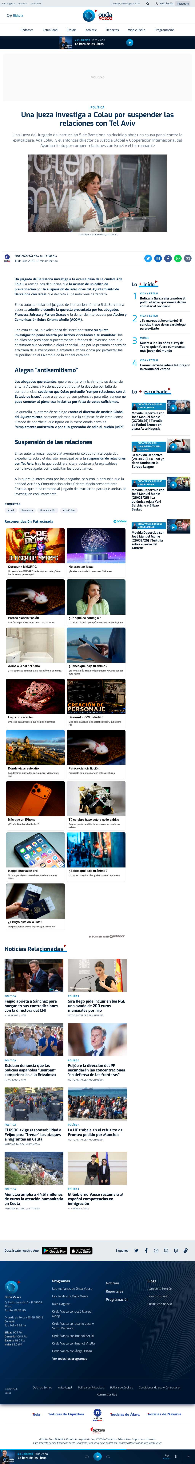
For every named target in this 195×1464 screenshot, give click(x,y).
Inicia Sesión (166, 3)
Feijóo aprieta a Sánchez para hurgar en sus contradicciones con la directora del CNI (31, 1006)
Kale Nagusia (61, 1304)
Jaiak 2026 (35, 4)
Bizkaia (72, 30)
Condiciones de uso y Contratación (160, 1387)
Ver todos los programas (69, 1359)
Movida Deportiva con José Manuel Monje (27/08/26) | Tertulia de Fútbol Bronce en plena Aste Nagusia (148, 421)
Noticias (112, 1283)
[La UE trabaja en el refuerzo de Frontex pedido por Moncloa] (97, 1104)
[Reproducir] (129, 42)
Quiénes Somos (42, 1387)
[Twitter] (148, 258)
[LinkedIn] (158, 258)
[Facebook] (168, 258)
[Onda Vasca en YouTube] (156, 1251)
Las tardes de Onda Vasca (70, 1296)
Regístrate (183, 3)
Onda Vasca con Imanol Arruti (73, 1336)
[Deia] (36, 1414)
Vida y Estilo (136, 30)
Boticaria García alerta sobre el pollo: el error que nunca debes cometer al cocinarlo (163, 302)
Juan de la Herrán (159, 1289)
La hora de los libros (89, 44)
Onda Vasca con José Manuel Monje (72, 1313)
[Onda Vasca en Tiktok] (186, 1251)
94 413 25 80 (18, 1310)
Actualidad (50, 30)
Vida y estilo (149, 293)
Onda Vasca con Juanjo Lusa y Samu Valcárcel (73, 1326)
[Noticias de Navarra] (164, 1414)
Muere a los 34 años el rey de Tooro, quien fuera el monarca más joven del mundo (162, 347)
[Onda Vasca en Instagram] (166, 1251)
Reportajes (114, 1291)
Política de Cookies (121, 1387)
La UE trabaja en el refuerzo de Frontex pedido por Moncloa (95, 1132)
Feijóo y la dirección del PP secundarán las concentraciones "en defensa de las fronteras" (96, 1070)
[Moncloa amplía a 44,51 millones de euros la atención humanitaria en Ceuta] (34, 1168)
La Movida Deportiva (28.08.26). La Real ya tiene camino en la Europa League (148, 461)
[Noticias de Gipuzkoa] (66, 1414)
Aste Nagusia (8, 4)
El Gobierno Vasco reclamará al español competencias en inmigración (95, 1199)
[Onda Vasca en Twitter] (136, 1251)
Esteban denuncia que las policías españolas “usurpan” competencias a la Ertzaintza (30, 1070)
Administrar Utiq (107, 1394)
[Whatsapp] (178, 258)
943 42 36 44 (18, 1325)
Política (10, 996)
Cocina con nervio (159, 1304)
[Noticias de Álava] (125, 1414)
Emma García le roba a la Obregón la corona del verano (165, 367)
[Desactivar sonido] (175, 1456)
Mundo (144, 338)
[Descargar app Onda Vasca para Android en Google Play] (54, 1250)
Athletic (91, 30)
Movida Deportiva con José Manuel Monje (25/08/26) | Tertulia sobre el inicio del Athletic (148, 540)
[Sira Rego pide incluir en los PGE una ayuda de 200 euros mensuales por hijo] (97, 975)
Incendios (22, 4)
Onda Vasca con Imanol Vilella (73, 1343)
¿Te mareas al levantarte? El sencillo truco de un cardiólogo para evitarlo (163, 325)
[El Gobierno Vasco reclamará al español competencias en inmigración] (97, 1168)
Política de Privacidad (91, 1387)
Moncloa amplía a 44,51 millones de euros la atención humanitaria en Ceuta (34, 1199)
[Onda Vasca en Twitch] (176, 1251)
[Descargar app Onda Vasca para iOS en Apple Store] (81, 1250)
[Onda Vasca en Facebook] (146, 1251)
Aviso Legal (65, 1387)
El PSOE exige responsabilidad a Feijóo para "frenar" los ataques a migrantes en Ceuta (33, 1135)
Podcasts (27, 30)
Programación (164, 30)
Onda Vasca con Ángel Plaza (72, 1351)
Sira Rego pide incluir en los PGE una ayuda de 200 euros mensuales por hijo (96, 1006)
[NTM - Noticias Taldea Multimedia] (97, 1415)
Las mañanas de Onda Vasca (72, 1289)
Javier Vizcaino (157, 1296)
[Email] (188, 258)
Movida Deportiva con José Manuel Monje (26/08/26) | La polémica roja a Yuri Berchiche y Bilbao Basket (148, 500)
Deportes (112, 30)
